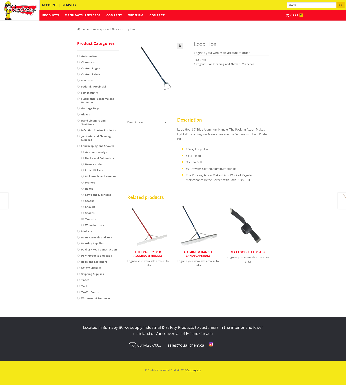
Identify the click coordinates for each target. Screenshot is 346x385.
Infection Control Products (98, 130)
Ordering (136, 15)
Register (69, 5)
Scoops (89, 201)
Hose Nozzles (94, 164)
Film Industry (89, 92)
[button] (180, 46)
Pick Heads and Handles (100, 176)
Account (49, 5)
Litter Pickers (94, 170)
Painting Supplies (92, 243)
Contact (157, 15)
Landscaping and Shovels (106, 29)
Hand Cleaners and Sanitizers (93, 122)
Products (50, 15)
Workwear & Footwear (95, 298)
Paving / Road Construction (99, 249)
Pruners (90, 182)
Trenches (248, 64)
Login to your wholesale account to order (222, 53)
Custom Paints (90, 74)
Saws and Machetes (98, 194)
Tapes (85, 280)
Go (340, 4)
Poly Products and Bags (96, 255)
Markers (86, 231)
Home (85, 29)
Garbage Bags (90, 108)
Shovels (90, 207)
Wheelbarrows (94, 225)
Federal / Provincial (93, 86)
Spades (90, 213)
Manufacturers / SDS (82, 15)
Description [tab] (135, 122)
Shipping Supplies (92, 274)
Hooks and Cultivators (99, 158)
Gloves (85, 114)
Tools (84, 286)
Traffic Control (90, 292)
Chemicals (88, 62)
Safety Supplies (91, 268)
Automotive (89, 56)
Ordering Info (193, 370)
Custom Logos (90, 68)
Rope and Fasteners (94, 261)
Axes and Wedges (96, 152)
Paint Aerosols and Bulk (96, 237)
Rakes (89, 188)
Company (114, 15)
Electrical (87, 80)
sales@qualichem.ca (186, 345)
